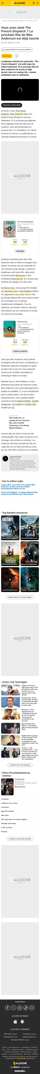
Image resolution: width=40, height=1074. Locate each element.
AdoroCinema (28, 1037)
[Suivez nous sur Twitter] (14, 1007)
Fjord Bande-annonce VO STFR (30, 538)
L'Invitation (5, 799)
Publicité (33, 1047)
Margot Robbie (24, 401)
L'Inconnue (5, 807)
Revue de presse (26, 1052)
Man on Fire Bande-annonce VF (30, 564)
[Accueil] (18, 3)
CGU (3, 1049)
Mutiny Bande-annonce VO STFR (10, 538)
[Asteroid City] (9, 329)
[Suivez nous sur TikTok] (26, 1007)
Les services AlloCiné (15, 1054)
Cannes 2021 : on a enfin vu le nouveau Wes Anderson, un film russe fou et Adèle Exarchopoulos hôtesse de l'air (18, 487)
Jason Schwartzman (27, 329)
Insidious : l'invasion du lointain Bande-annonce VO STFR (30, 590)
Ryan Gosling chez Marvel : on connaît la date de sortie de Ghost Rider (30, 726)
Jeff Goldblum (26, 291)
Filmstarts (7, 1034)
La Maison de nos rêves (9, 803)
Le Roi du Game (6, 827)
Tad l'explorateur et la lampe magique (14, 819)
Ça (13, 407)
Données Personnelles (12, 1052)
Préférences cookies (32, 1049)
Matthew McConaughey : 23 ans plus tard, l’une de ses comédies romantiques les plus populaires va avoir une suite (30, 740)
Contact (4, 1047)
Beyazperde (8, 1037)
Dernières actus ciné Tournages (20, 765)
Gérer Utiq (27, 1054)
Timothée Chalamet (27, 229)
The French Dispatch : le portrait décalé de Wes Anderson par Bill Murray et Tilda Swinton (19, 493)
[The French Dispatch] (9, 229)
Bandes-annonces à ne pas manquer (20, 597)
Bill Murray (29, 231)
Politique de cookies (18, 1049)
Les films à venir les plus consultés (20, 839)
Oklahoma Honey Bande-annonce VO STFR (10, 564)
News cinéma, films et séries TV (16, 20)
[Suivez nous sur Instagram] (20, 1007)
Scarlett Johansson (23, 331)
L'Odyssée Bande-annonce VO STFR (10, 590)
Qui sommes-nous (14, 1047)
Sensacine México (17, 1040)
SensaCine (27, 1034)
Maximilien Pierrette (15, 456)
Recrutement (25, 1047)
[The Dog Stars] (7, 786)
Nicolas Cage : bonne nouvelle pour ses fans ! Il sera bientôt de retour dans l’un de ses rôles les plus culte (30, 701)
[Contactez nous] (32, 1007)
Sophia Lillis (30, 404)
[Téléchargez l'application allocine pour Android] (23, 1021)
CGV (8, 1049)
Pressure (4, 831)
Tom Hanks (20, 333)
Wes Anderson (16, 114)
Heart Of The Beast (7, 811)
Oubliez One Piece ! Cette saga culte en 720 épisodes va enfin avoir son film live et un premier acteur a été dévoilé (30, 690)
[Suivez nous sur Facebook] (8, 1007)
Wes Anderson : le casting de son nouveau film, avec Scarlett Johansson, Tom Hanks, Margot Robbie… (19, 423)
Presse (15, 239)
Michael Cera (11, 291)
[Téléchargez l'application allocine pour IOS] (16, 1021)
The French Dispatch (25, 222)
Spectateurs (25, 239)
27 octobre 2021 (27, 224)
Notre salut (5, 815)
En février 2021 (8, 288)
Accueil (4, 20)
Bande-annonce (20, 787)
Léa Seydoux (21, 231)
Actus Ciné (29, 20)
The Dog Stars (19, 779)
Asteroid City (17, 279)
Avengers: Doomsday (8, 823)
